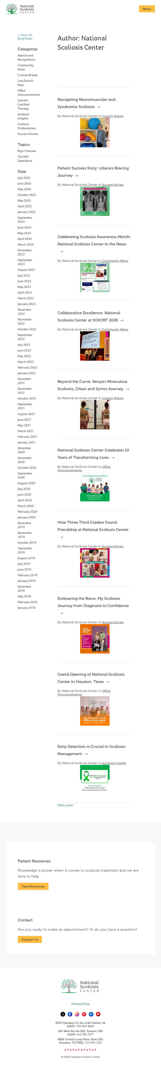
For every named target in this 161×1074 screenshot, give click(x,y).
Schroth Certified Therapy (23, 104)
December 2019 (24, 525)
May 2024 (24, 233)
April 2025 (25, 206)
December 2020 (24, 450)
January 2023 (27, 304)
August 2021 (26, 414)
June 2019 (24, 569)
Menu (147, 9)
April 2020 (25, 500)
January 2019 (27, 581)
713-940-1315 (93, 1042)
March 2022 (26, 362)
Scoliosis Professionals (27, 126)
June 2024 (24, 227)
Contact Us (30, 939)
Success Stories (112, 185)
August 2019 (26, 558)
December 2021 (24, 381)
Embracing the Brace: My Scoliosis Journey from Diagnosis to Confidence (93, 602)
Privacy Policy (80, 1004)
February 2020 (27, 512)
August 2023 (26, 270)
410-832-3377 (85, 1034)
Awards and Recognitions (26, 57)
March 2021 (26, 431)
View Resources (33, 886)
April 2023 (25, 292)
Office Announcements (29, 92)
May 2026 (24, 189)
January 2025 (27, 212)
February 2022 (27, 367)
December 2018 (24, 588)
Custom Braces (112, 116)
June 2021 (24, 420)
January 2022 (27, 373)
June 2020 (24, 494)
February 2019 (27, 575)
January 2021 (27, 442)
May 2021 (24, 425)
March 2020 (26, 506)
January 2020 (27, 517)
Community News (115, 261)
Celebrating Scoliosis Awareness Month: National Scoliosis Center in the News (94, 240)
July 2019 (24, 564)
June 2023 (24, 281)
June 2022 (24, 350)
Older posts (65, 805)
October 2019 (27, 543)
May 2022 (24, 356)
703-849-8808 (85, 1026)
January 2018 (27, 608)
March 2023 (26, 298)
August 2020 (26, 483)
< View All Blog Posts (25, 36)
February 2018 (27, 602)
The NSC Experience (25, 159)
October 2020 (27, 468)
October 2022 (27, 329)
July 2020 (24, 489)
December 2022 (24, 312)
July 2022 (24, 345)
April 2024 (25, 239)
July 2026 (24, 178)
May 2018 (24, 596)
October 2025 (27, 195)
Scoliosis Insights (114, 763)
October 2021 (27, 398)
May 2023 (24, 287)
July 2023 (24, 275)
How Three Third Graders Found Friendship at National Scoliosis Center (93, 526)
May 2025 (24, 200)
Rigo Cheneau (27, 151)
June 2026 (24, 183)
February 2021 (27, 437)
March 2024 (26, 244)
